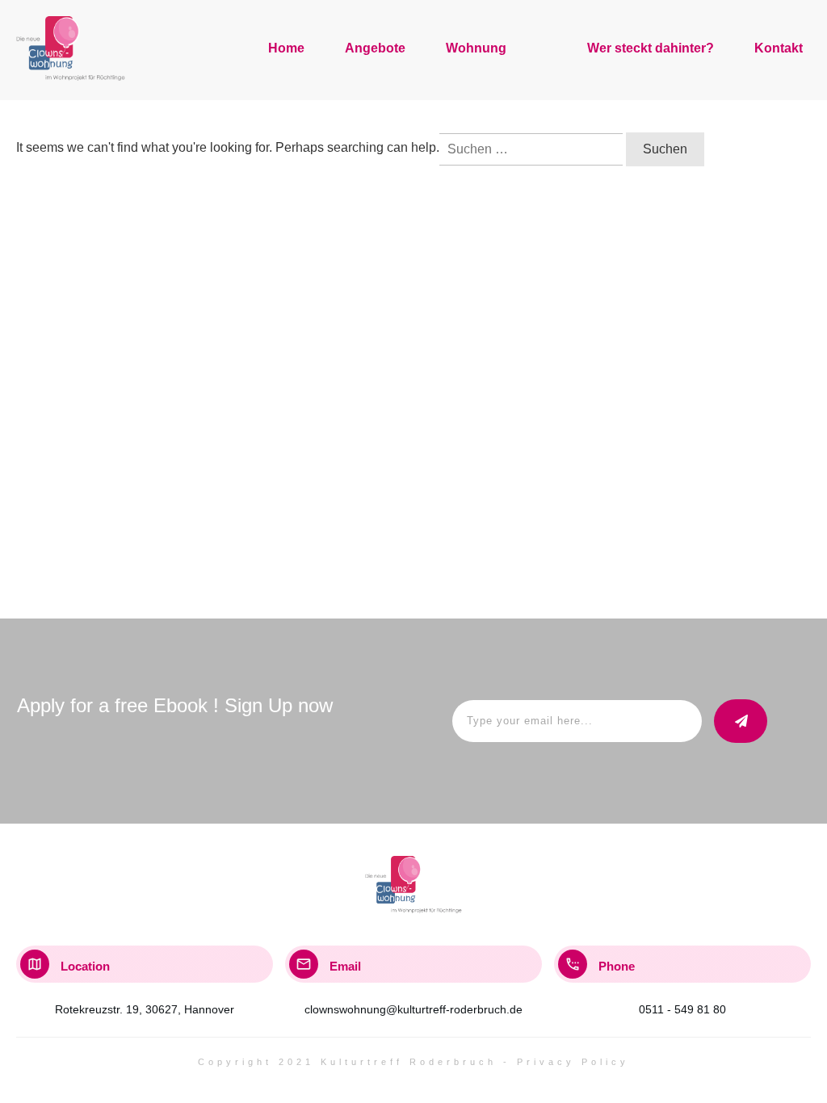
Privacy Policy (573, 1062)
